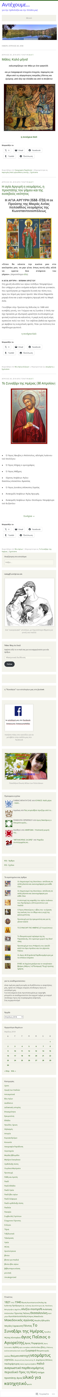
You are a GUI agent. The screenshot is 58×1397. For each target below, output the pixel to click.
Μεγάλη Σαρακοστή (13, 1326)
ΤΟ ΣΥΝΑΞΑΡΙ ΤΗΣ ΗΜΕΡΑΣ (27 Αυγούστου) (34, 928)
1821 (7, 1302)
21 (43, 1056)
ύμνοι (6, 1085)
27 (36, 1060)
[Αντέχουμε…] (29, 39)
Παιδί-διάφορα (10, 1199)
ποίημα (40, 1372)
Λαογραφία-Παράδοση (23, 170)
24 (15, 1060)
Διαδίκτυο (8, 1103)
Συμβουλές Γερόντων (12, 1216)
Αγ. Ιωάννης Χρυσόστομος (32, 1306)
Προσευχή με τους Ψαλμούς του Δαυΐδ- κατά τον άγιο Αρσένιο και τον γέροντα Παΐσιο (33, 948)
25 (22, 1060)
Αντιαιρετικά (9, 1094)
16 (8, 1056)
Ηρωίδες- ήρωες (10, 1125)
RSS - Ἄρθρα (9, 861)
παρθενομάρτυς (32, 1368)
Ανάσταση (47, 1309)
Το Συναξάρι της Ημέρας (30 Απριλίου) (28, 383)
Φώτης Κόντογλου (12, 1337)
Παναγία (7, 1212)
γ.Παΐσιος (49, 1347)
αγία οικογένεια (25, 1347)
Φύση (6, 1247)
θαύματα (15, 1355)
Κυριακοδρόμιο (10, 1138)
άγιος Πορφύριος (34, 1343)
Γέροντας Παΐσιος (22, 1313)
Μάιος (20, 172)
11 (22, 1051)
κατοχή (25, 1356)
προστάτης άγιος (13, 1377)
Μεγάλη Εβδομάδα (11, 1155)
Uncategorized (10, 1277)
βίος (43, 1347)
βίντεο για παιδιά (11, 1260)
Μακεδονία (38, 1316)
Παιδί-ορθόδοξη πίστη (13, 1203)
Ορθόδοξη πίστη (11, 1164)
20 (36, 1056)
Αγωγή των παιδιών (12, 1090)
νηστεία (8, 1359)
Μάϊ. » (13, 1071)
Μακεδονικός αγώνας (19, 1320)
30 (8, 1065)
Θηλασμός (8, 1129)
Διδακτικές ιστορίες (12, 1107)
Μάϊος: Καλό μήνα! (15, 59)
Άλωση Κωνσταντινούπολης (32, 1302)
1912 (12, 1303)
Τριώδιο (47, 1332)
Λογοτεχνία (9, 1151)
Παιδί (6, 1181)
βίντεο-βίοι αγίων (11, 1264)
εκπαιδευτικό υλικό (17, 1351)
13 (36, 1051)
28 (43, 1060)
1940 (18, 1302)
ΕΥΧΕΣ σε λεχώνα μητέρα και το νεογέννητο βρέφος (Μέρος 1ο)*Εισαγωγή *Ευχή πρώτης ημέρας (35, 966)
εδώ (25, 274)
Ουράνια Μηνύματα (12, 1168)
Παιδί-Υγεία (9, 1190)
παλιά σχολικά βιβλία (28, 1364)
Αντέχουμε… (16, 4)
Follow (9, 664)
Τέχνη (6, 1229)
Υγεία (6, 1242)
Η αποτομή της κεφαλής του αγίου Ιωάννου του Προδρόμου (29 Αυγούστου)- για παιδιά (35, 903)
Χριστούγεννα (10, 1251)
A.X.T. (31, 55)
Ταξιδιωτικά (9, 1234)
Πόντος (27, 1325)
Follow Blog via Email (12, 645)
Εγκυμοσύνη (9, 1116)
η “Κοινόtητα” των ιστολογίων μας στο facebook (24, 689)
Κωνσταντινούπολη (17, 1316)
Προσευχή (8, 1173)
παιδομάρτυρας (12, 1363)
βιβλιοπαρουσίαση (12, 1268)
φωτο (29, 1384)
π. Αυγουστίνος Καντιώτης (23, 1360)
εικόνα (6, 1351)
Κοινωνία (8, 1142)
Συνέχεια (29, 516)
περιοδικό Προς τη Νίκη (20, 1372)
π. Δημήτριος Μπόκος (43, 1360)
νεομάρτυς (49, 367)
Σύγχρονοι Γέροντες (12, 1220)
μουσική (7, 1273)
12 (29, 1051)
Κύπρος (30, 1316)
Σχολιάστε (34, 172)
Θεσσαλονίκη (38, 1313)
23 (8, 1060)
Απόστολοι (9, 1313)
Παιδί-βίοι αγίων (11, 1194)
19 (29, 1056)
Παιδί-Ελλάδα (9, 1186)
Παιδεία (7, 1207)
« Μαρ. (7, 1071)
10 (15, 1051)
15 (50, 1051)
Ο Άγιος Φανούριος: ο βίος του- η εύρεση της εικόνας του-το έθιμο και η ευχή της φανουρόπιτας (34, 912)
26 (29, 1060)
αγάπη (16, 1347)
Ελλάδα (7, 1120)
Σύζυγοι (26, 367)
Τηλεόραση (9, 1238)
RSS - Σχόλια (9, 865)
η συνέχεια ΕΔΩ (29, 333)
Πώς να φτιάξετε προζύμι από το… (38, 810)
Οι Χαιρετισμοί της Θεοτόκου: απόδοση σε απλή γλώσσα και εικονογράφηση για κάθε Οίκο (35, 884)
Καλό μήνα (14, 172)
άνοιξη (26, 172)
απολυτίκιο (36, 1347)
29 (50, 1060)
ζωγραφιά (30, 1350)
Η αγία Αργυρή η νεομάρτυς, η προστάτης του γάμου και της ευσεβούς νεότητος (23, 190)
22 (50, 1056)
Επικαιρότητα (10, 1112)
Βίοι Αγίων (19, 367)
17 (15, 1056)
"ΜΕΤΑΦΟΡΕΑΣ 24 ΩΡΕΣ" (23, 840)
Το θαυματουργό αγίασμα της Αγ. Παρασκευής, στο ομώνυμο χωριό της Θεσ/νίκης (35, 939)
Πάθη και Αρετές (11, 1177)
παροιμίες (5, 172)
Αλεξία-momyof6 (31, 1309)
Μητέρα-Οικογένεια (12, 1159)
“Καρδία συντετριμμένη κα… (28, 841)
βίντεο (7, 1255)
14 (43, 1051)
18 (22, 1056)
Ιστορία (7, 1133)
